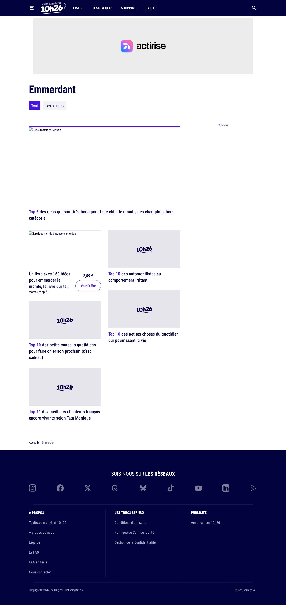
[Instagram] (32, 488)
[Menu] (32, 8)
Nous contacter (40, 572)
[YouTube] (198, 488)
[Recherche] (254, 8)
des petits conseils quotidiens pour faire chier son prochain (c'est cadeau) (62, 351)
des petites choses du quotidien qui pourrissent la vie (143, 337)
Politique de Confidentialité (134, 532)
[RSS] (253, 488)
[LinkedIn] (225, 488)
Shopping (128, 7)
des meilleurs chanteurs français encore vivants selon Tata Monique (64, 414)
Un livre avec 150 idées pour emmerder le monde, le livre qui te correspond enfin (49, 283)
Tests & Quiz (102, 7)
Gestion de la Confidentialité (135, 542)
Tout (34, 105)
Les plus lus (54, 105)
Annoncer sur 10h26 (205, 522)
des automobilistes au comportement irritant (134, 277)
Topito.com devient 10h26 (47, 522)
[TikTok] (170, 488)
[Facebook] (60, 488)
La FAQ (34, 552)
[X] (87, 488)
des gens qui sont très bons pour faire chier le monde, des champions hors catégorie (101, 215)
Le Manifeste (38, 562)
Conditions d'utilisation (131, 522)
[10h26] (53, 7)
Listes (78, 7)
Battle (150, 7)
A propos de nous (41, 532)
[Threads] (115, 488)
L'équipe (34, 542)
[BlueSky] (143, 488)
